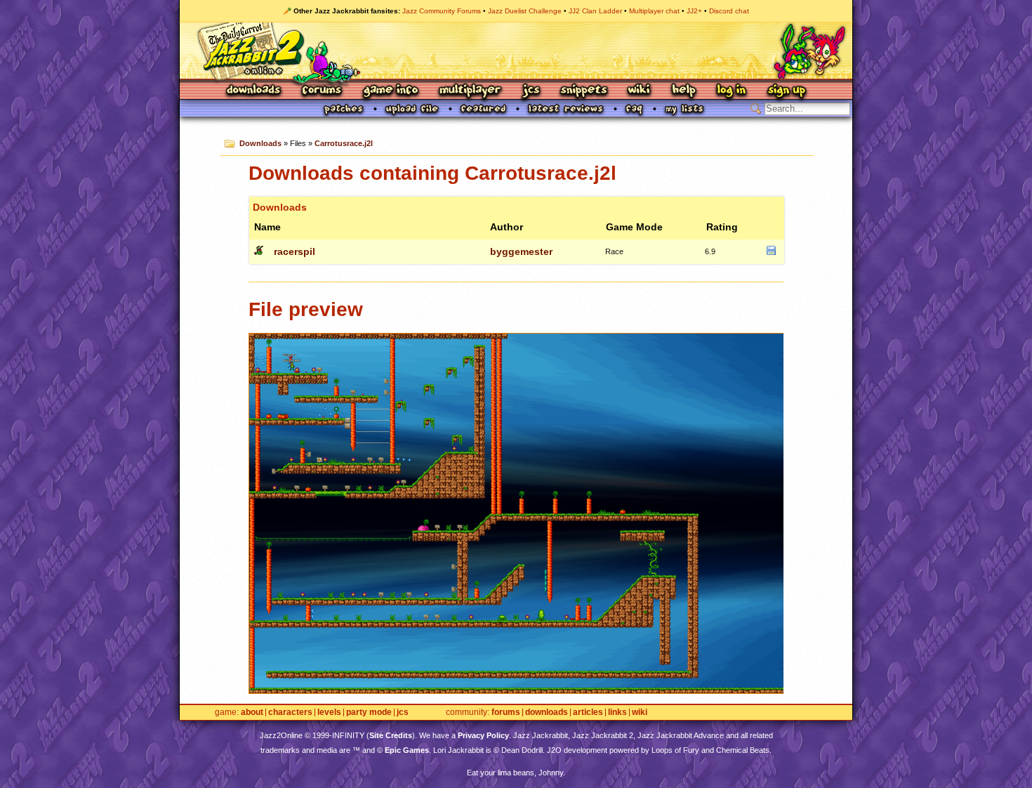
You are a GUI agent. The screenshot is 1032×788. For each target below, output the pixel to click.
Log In (731, 91)
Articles (588, 712)
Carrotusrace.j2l (344, 143)
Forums (322, 91)
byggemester (521, 251)
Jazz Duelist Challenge (525, 11)
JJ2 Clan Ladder (595, 11)
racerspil (294, 251)
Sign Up (786, 91)
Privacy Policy (483, 735)
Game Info (390, 91)
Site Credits (390, 735)
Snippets (584, 91)
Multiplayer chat (654, 11)
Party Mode (369, 712)
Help (683, 91)
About (252, 712)
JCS (531, 91)
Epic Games (407, 750)
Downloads (254, 91)
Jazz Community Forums (441, 11)
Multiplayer (470, 91)
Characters (290, 712)
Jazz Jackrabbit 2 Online (515, 50)
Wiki (639, 91)
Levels (329, 712)
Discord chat (729, 11)
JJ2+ (694, 11)
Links (617, 712)
